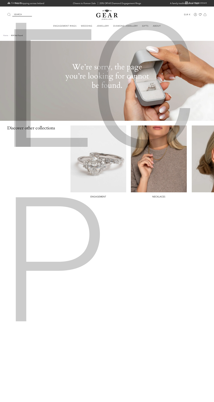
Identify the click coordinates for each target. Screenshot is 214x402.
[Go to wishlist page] (200, 15)
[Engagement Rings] (98, 158)
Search (18, 14)
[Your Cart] (205, 15)
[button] (65, 26)
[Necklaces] (159, 158)
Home (5, 35)
